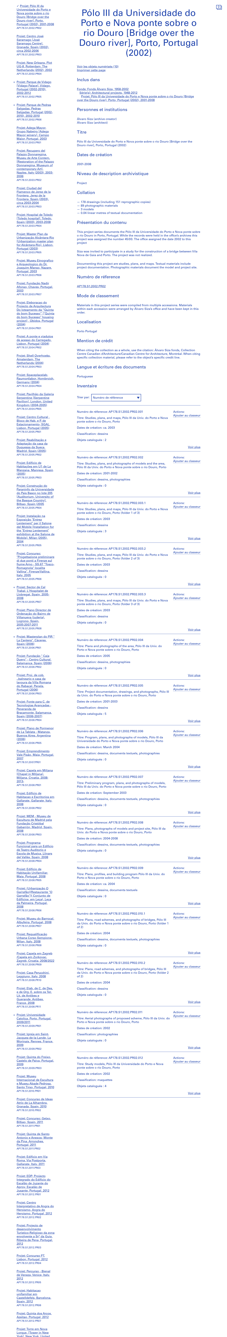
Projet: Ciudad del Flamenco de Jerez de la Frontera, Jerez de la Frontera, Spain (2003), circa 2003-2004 (34, 196)
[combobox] (116, 397)
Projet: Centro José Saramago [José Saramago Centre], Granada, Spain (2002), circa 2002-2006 (33, 44)
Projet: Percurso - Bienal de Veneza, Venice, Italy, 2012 (33, 1275)
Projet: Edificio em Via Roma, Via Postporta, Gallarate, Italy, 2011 (32, 1161)
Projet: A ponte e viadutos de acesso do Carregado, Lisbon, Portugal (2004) (35, 340)
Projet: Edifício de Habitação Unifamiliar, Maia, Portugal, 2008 (32, 873)
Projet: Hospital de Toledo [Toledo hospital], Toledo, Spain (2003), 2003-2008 (35, 219)
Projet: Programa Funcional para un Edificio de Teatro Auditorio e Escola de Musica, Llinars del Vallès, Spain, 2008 (35, 850)
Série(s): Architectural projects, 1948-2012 (108, 93)
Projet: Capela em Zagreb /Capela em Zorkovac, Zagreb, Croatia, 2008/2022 (35, 957)
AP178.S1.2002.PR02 (91, 286)
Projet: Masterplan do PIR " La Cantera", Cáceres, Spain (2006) (36, 640)
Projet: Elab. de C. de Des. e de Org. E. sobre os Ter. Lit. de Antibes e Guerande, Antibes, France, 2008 (35, 996)
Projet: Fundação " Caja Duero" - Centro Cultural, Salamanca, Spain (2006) (34, 660)
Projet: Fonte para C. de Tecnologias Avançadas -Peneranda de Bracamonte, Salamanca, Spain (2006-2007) (34, 709)
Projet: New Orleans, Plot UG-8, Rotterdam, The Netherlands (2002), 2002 (34, 67)
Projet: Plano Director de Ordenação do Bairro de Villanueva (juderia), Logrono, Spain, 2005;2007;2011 (34, 618)
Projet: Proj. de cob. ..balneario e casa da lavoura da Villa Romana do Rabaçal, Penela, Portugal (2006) (34, 683)
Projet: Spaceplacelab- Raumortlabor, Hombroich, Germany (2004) (35, 379)
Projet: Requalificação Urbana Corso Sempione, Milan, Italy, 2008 (34, 938)
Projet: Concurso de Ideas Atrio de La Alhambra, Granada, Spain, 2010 (35, 1103)
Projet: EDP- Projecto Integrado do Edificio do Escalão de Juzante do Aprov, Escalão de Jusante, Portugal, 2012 (34, 1183)
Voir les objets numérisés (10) (97, 66)
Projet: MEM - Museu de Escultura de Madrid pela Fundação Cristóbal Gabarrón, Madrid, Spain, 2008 (35, 824)
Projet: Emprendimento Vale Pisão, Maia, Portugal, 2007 (35, 755)
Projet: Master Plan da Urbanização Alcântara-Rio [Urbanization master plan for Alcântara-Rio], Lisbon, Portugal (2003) (35, 241)
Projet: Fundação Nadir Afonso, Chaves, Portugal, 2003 (35, 287)
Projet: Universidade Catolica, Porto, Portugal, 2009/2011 (34, 1019)
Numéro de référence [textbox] (108, 397)
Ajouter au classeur (186, 415)
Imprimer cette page (91, 70)
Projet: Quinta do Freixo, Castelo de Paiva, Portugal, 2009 (35, 1061)
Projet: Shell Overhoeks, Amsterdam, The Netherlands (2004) (34, 359)
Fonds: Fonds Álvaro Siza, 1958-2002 (103, 89)
